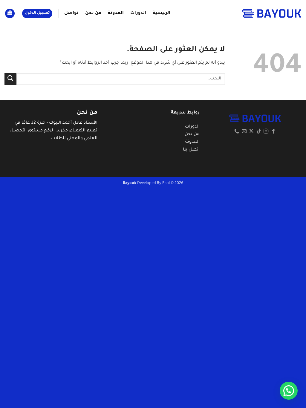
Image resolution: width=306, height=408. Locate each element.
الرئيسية (161, 13)
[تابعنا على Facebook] (273, 131)
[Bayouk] (272, 13)
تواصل (71, 13)
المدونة (116, 13)
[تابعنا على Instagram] (266, 131)
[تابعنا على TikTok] (258, 131)
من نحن (93, 13)
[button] (37, 14)
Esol (166, 183)
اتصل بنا (191, 150)
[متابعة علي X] (251, 131)
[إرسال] (10, 79)
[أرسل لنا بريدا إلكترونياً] (243, 131)
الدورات (138, 13)
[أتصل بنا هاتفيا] (236, 131)
